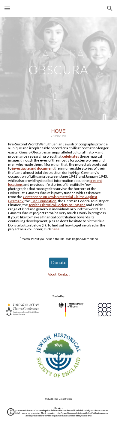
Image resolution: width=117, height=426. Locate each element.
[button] (7, 8)
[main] (58, 68)
